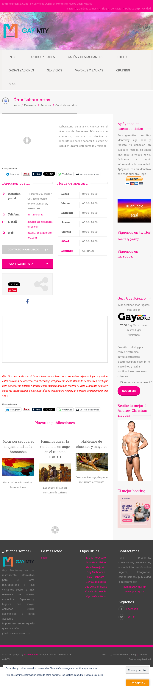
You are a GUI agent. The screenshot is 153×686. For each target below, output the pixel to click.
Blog (104, 8)
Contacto (116, 8)
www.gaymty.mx (134, 591)
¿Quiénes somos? (87, 8)
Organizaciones (21, 70)
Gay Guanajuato (95, 567)
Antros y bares (43, 57)
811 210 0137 (35, 214)
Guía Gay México (96, 562)
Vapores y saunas (89, 70)
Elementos (30, 105)
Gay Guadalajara (96, 581)
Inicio (70, 8)
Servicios (54, 70)
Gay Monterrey (31, 654)
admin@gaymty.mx (134, 586)
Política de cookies (93, 674)
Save (14, 290)
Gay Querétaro (95, 577)
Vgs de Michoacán (96, 591)
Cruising (123, 70)
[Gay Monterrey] (25, 37)
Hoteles (121, 57)
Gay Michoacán (96, 572)
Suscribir (129, 391)
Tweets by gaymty (128, 239)
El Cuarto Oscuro (96, 557)
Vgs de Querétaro (96, 596)
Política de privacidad (138, 8)
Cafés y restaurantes (85, 57)
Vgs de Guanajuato (96, 586)
